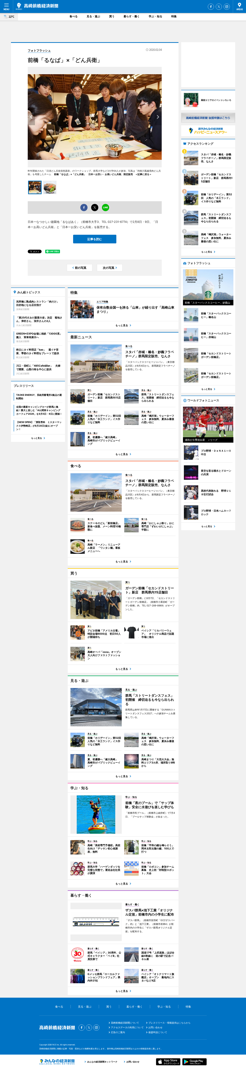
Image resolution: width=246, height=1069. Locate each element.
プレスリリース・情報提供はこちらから (169, 1022)
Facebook (211, 7)
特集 (174, 16)
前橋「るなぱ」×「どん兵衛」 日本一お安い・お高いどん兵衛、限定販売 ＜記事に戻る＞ (103, 174)
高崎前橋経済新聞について (125, 1022)
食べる (74, 16)
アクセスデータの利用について (127, 1027)
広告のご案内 (118, 1032)
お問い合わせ (155, 1027)
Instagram (227, 7)
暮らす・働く (132, 16)
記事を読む (95, 239)
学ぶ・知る (155, 16)
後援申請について (157, 1032)
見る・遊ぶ (93, 16)
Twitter (219, 7)
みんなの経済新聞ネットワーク (57, 1061)
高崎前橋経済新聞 (37, 6)
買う (112, 16)
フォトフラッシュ (39, 50)
